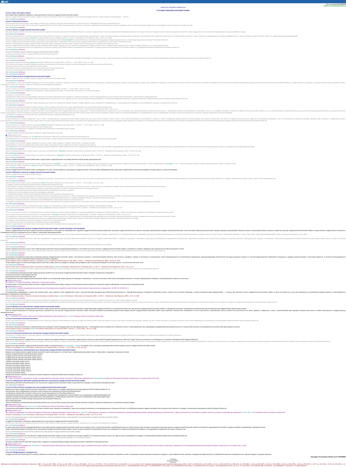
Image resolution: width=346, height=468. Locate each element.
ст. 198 (10, 316)
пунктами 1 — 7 (59, 163)
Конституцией (67, 40)
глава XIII (83, 412)
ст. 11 (15, 282)
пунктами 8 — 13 (171, 163)
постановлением (99, 378)
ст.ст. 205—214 (248, 412)
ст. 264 (34, 136)
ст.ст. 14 (31, 406)
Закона (33, 38)
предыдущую (12, 34)
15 (35, 406)
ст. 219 (69, 316)
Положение (12, 288)
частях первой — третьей (72, 345)
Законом (62, 151)
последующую (13, 19)
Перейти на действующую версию (335, 5)
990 (39, 406)
